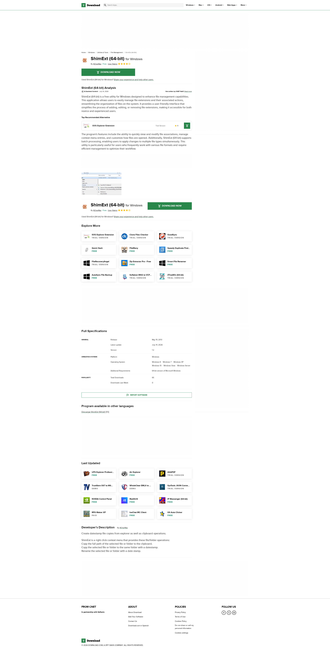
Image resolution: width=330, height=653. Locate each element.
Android (218, 5)
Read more (188, 91)
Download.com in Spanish (138, 626)
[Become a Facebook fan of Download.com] (224, 613)
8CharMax (124, 528)
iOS (208, 5)
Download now (110, 72)
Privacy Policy (180, 612)
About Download (135, 612)
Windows (189, 5)
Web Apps (231, 5)
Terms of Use (180, 617)
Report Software (138, 395)
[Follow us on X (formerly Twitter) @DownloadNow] (229, 613)
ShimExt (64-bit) (116, 58)
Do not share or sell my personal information (184, 627)
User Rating (112, 64)
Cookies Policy (181, 621)
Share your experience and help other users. (134, 79)
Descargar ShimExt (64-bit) (93, 412)
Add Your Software (135, 617)
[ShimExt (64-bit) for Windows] (85, 60)
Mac (200, 5)
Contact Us (132, 621)
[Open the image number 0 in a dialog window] (101, 183)
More (243, 5)
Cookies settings (181, 633)
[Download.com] (90, 5)
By (96, 64)
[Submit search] (105, 5)
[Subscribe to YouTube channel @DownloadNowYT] (234, 613)
